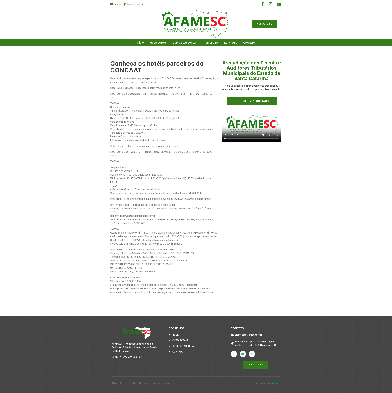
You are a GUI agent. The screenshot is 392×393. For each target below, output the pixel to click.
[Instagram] (252, 354)
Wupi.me (276, 383)
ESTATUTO (230, 43)
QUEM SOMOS (158, 43)
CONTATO (249, 43)
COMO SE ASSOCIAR (184, 43)
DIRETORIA (212, 43)
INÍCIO (140, 43)
